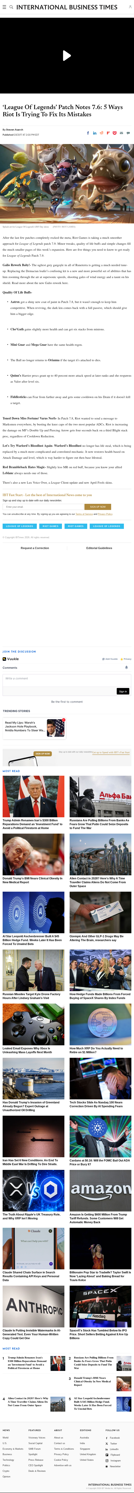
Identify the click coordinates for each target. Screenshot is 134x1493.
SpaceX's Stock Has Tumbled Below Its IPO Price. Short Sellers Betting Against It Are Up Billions (99, 1334)
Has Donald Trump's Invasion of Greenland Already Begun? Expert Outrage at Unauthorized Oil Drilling (31, 1106)
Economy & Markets (13, 1449)
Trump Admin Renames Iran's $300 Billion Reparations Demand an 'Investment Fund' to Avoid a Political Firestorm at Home (32, 824)
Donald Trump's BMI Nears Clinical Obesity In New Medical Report (92, 1381)
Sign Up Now (43, 754)
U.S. (5, 1443)
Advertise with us (63, 1465)
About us (58, 1437)
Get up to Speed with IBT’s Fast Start (111, 752)
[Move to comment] (128, 133)
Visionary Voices (36, 1437)
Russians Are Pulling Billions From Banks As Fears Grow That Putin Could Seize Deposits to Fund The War (99, 824)
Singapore (85, 1449)
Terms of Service (84, 514)
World (5, 1437)
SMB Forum (34, 1449)
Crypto (6, 1471)
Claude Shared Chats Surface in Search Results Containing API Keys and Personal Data (31, 1276)
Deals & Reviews (37, 1471)
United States (87, 1460)
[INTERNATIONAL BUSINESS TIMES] (67, 8)
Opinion (6, 1476)
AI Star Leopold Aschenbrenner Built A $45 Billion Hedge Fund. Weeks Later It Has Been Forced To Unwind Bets (32, 940)
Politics (6, 1465)
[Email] (121, 133)
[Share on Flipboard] (108, 133)
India (82, 1443)
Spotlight (32, 1454)
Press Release (35, 1460)
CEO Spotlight (35, 1465)
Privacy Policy (105, 514)
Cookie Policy (61, 1460)
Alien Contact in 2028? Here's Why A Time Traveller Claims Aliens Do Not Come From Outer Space (98, 882)
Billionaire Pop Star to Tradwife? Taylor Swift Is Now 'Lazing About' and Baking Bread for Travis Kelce (100, 1276)
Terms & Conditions (64, 1449)
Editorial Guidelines (99, 548)
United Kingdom (88, 1454)
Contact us (59, 1443)
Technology (8, 1460)
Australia (84, 1437)
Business (7, 1454)
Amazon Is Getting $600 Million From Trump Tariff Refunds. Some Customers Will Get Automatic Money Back (98, 1218)
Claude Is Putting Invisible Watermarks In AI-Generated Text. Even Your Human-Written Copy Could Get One (32, 1334)
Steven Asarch (14, 129)
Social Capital (35, 1443)
